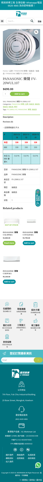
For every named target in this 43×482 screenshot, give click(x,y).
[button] (2, 21)
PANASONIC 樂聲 (24, 109)
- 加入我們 (9, 462)
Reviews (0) (8, 121)
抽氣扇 (31, 71)
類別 (15, 107)
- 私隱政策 (31, 455)
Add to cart (20, 94)
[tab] (21, 117)
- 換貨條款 (31, 458)
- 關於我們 (9, 455)
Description (8, 117)
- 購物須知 (9, 458)
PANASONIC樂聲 (20, 71)
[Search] (32, 21)
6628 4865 (13, 5)
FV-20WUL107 (12, 109)
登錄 (39, 21)
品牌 (11, 71)
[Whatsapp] (21, 449)
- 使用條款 (20, 458)
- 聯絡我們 (20, 455)
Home (5, 71)
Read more (9, 243)
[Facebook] (15, 449)
